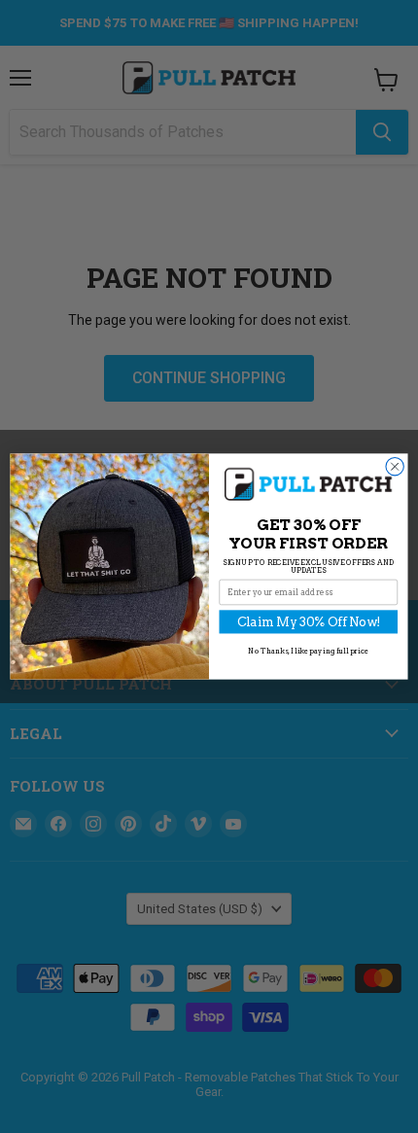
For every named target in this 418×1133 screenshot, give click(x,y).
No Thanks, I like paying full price (308, 651)
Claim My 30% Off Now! (308, 622)
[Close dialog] (394, 467)
